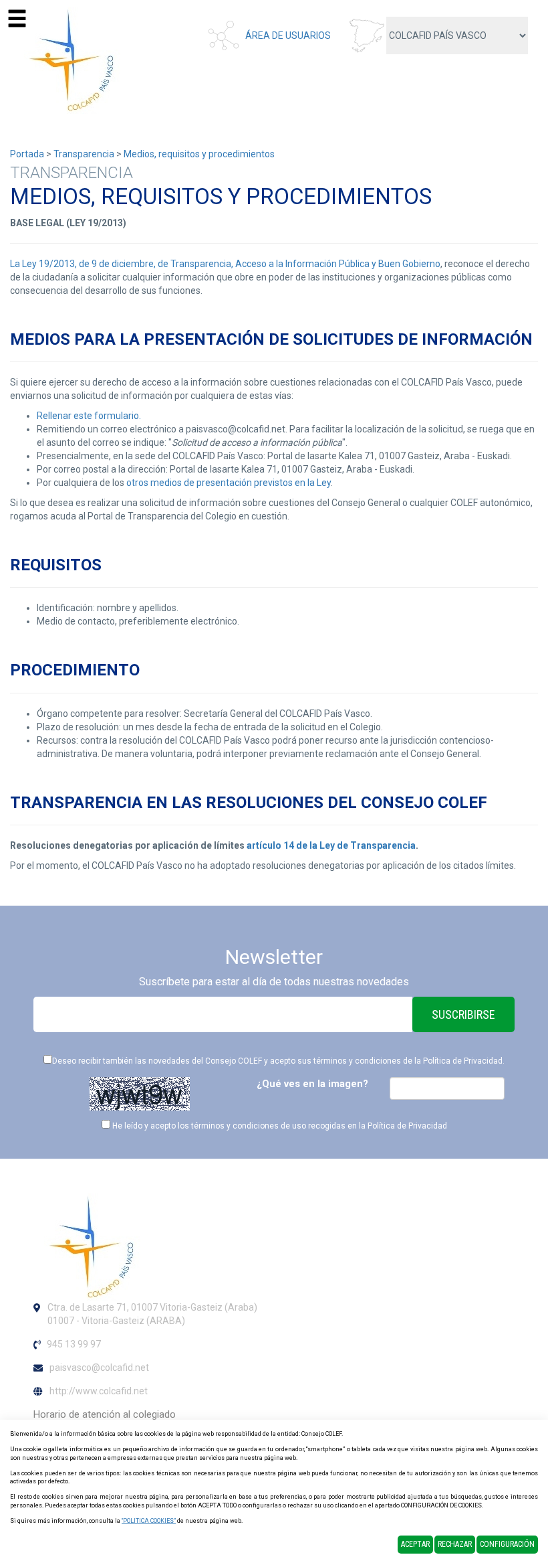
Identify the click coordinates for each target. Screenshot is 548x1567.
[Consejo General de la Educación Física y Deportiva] (66, 59)
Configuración (507, 1544)
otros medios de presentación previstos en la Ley (228, 482)
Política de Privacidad (463, 1061)
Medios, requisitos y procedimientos (199, 154)
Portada (27, 154)
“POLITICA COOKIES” (149, 1520)
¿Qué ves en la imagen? (312, 1084)
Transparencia (83, 154)
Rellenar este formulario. (89, 415)
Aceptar (415, 1544)
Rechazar (455, 1544)
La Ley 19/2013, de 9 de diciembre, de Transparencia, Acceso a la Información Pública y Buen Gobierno (225, 263)
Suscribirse (463, 1014)
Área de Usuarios (288, 35)
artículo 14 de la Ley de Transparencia (331, 845)
